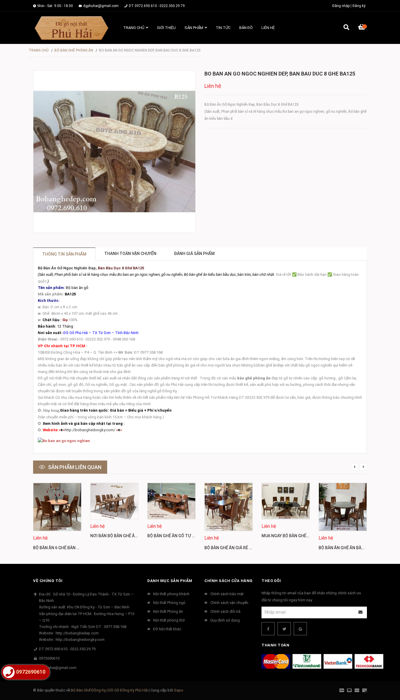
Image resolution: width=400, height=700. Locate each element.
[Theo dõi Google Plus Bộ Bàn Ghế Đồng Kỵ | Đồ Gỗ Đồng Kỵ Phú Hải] (300, 628)
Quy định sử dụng (225, 620)
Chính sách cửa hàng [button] (228, 581)
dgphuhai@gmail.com (101, 6)
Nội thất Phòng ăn (168, 611)
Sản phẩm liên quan (74, 467)
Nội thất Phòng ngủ (169, 602)
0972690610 (49, 658)
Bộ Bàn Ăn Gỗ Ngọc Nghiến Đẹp (67, 268)
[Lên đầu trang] (384, 671)
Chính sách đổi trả (225, 611)
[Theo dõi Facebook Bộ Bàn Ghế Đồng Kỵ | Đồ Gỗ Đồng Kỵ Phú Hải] (268, 628)
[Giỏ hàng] (362, 28)
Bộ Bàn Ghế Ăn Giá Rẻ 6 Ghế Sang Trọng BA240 (252, 547)
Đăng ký (359, 6)
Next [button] (363, 466)
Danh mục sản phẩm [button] (169, 581)
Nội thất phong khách (171, 594)
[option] (57, 519)
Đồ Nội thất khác (167, 629)
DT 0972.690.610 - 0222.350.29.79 (157, 6)
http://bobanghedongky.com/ (90, 430)
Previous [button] (354, 466)
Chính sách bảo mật (227, 594)
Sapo (178, 690)
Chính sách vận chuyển (229, 602)
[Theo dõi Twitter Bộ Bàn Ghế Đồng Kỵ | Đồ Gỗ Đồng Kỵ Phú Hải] (284, 628)
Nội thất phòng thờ (169, 620)
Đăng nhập (341, 6)
